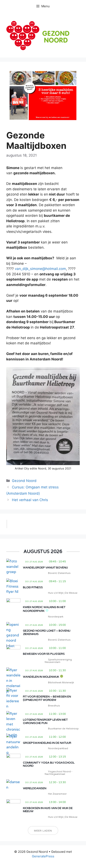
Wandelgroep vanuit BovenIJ (45, 567)
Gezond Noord (24, 481)
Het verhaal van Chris (30, 500)
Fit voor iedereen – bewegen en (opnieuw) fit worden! (47, 698)
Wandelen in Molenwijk (41, 677)
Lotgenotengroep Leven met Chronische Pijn (45, 721)
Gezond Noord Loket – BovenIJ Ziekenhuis (46, 632)
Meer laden (43, 830)
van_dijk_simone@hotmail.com (40, 269)
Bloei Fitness (33, 587)
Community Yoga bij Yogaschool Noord (49, 764)
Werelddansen (34, 788)
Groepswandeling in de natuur (47, 743)
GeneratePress (43, 856)
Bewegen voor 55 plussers (44, 654)
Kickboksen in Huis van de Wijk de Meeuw (48, 810)
